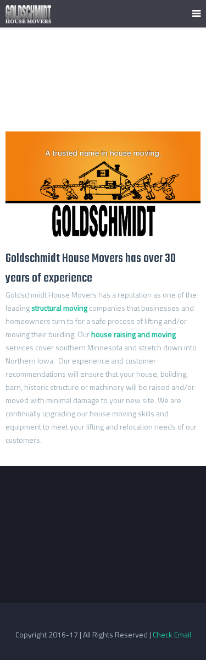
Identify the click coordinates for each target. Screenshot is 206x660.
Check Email (172, 634)
